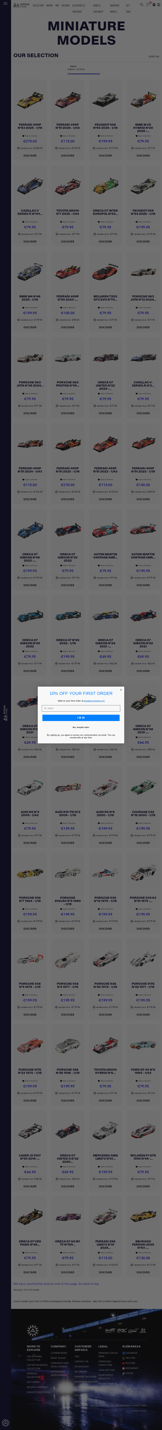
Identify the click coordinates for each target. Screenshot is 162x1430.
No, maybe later (81, 727)
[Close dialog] (121, 690)
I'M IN (81, 717)
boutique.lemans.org (94, 700)
